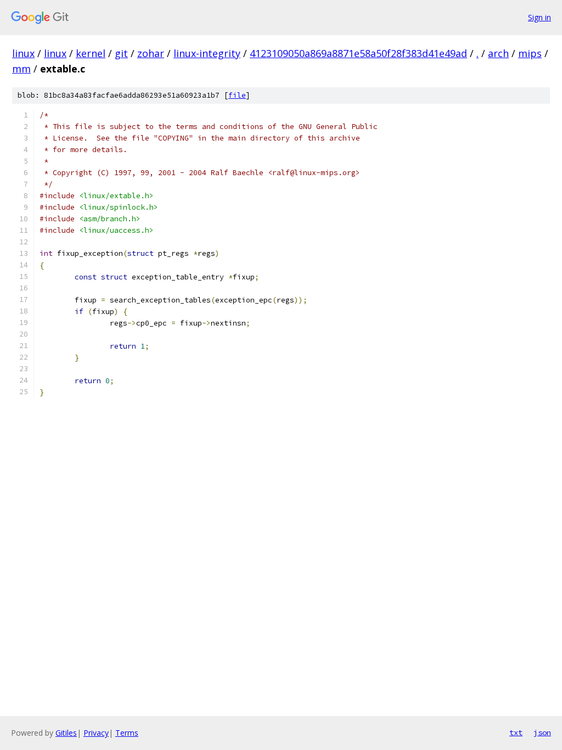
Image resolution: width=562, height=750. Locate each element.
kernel (90, 53)
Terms (126, 732)
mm (21, 68)
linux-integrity (206, 53)
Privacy (96, 732)
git (121, 53)
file (237, 95)
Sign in (539, 17)
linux (23, 53)
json (542, 732)
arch (498, 53)
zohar (150, 53)
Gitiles (66, 732)
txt (515, 732)
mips (530, 53)
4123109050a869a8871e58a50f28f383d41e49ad (358, 53)
